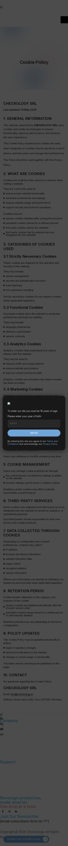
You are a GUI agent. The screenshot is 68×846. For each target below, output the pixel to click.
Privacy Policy (50, 444)
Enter (34, 433)
